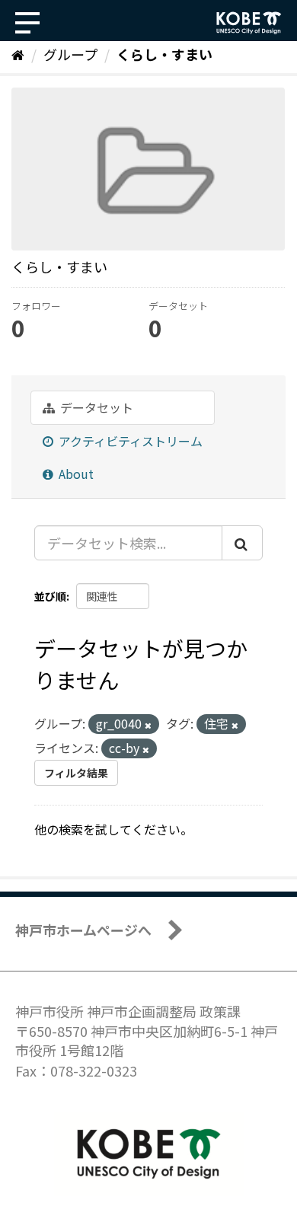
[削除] (148, 725)
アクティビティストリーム (129, 441)
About (75, 473)
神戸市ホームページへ (83, 930)
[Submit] (242, 542)
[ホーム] (17, 54)
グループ (70, 54)
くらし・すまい (164, 54)
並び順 (50, 596)
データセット (95, 407)
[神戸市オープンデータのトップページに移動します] (249, 22)
